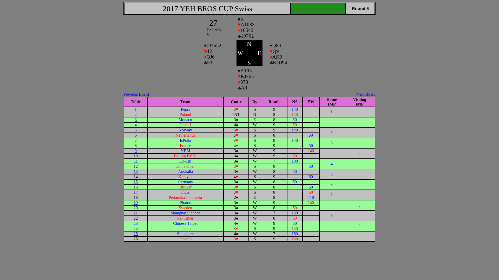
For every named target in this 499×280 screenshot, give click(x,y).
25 (136, 234)
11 (136, 161)
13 (136, 171)
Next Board (366, 94)
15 (136, 182)
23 (136, 223)
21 (136, 213)
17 (136, 192)
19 (136, 202)
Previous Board (136, 94)
